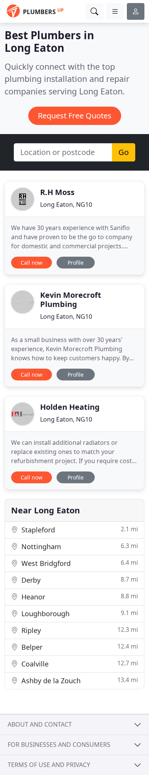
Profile (76, 262)
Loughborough (78, 613)
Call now (31, 262)
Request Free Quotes (75, 115)
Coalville (78, 663)
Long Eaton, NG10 (66, 204)
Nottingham (78, 546)
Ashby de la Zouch (78, 680)
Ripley (78, 630)
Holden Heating (70, 407)
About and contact (40, 724)
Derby (78, 580)
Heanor (78, 596)
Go (123, 152)
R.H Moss (57, 192)
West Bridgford (78, 563)
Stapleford (78, 529)
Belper (78, 647)
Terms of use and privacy (49, 765)
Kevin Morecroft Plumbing (70, 299)
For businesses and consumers (59, 744)
